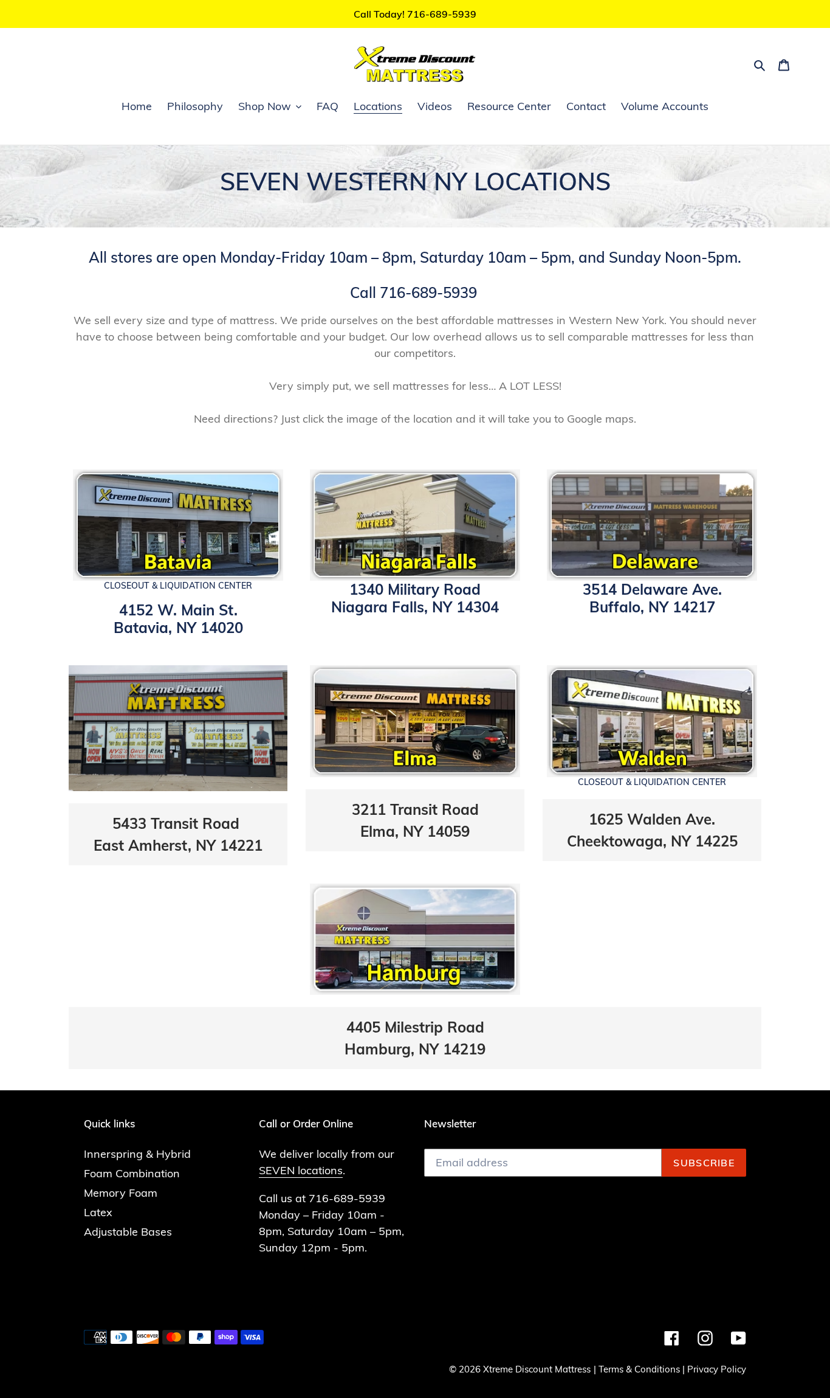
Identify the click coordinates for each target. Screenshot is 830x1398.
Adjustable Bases (128, 1232)
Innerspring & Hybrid (137, 1154)
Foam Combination (132, 1173)
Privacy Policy (716, 1369)
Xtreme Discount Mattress (537, 1369)
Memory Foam (120, 1193)
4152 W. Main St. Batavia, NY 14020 (178, 619)
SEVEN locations (301, 1170)
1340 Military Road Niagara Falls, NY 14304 (415, 598)
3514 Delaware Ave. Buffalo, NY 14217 (652, 598)
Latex (98, 1212)
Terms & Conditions (639, 1369)
